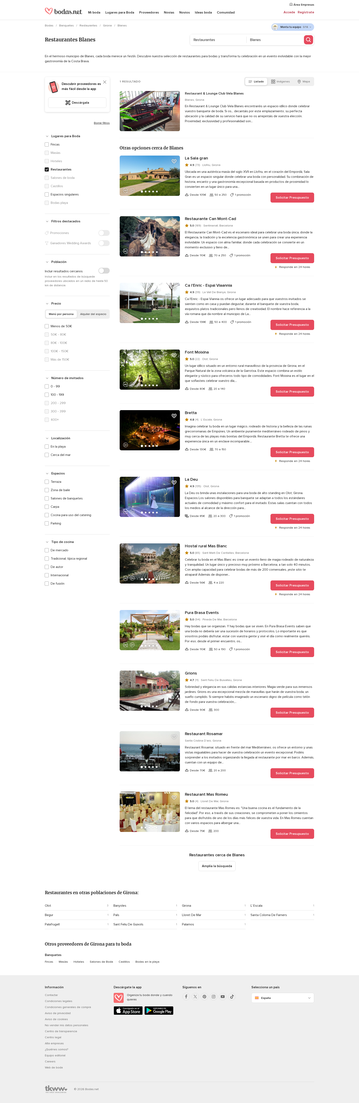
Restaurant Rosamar (204, 733)
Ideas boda (203, 12)
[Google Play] (158, 1014)
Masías (63, 962)
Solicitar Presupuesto (292, 197)
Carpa (55, 507)
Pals (116, 915)
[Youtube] (222, 996)
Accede (289, 12)
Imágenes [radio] (283, 81)
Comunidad (226, 12)
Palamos (188, 924)
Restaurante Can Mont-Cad (210, 218)
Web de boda (54, 1067)
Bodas (49, 25)
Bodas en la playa (147, 962)
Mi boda (94, 12)
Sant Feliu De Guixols (128, 924)
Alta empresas (54, 1043)
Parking (56, 523)
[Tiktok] (232, 996)
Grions (191, 673)
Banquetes (67, 25)
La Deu (191, 479)
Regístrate (306, 12)
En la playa (58, 446)
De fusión (57, 583)
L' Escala (256, 906)
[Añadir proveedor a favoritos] (174, 97)
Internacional (60, 575)
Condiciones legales (58, 1001)
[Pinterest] (204, 996)
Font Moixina (197, 352)
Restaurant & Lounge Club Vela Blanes (214, 93)
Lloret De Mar (191, 915)
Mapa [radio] (306, 81)
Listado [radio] (259, 81)
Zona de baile (60, 490)
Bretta (191, 412)
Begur (49, 915)
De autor (57, 567)
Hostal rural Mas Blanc (206, 546)
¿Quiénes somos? (56, 1049)
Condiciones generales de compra (68, 1007)
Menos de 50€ (61, 326)
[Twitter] (195, 996)
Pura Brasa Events (202, 612)
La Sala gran (196, 158)
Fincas (55, 144)
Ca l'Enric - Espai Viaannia (208, 285)
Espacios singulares (65, 194)
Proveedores (149, 12)
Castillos (124, 962)
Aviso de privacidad (58, 1013)
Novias (169, 12)
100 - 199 (57, 395)
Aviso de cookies (56, 1019)
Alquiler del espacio (93, 314)
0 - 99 (55, 386)
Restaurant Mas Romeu (206, 794)
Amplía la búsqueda (217, 866)
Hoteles (79, 962)
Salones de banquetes (67, 498)
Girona (108, 25)
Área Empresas (303, 4)
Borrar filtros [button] (102, 123)
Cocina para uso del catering (71, 515)
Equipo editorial (55, 1055)
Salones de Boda (101, 962)
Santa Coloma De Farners (269, 915)
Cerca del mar (61, 455)
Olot (48, 906)
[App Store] (128, 1014)
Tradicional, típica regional (69, 558)
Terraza (56, 482)
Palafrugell (52, 924)
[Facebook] (186, 996)
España (266, 998)
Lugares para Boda (119, 12)
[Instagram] (213, 996)
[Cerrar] (105, 82)
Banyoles (119, 906)
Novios (184, 12)
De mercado (59, 550)
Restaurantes (89, 25)
